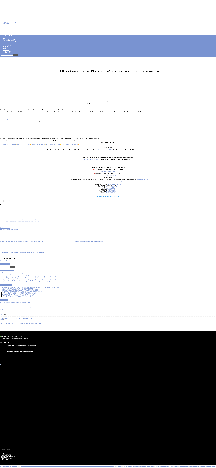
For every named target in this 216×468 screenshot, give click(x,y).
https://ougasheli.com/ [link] (110, 192)
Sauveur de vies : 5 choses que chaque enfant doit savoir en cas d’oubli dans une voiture (20, 290)
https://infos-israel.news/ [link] (112, 187)
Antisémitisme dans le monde (9, 41)
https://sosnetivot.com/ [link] (112, 190)
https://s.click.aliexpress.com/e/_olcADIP (108, 175)
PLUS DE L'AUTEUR (14, 229)
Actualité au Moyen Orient (9, 39)
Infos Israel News (7, 51)
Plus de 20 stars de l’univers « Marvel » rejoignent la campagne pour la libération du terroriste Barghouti (22, 274)
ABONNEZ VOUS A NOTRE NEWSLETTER (108, 106)
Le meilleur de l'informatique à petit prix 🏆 (8, 144)
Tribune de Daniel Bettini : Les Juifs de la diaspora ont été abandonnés (16, 272)
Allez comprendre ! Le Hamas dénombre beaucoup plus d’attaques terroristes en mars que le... (19, 307)
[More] (116, 80)
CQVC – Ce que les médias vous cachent (12, 43)
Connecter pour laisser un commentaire (8, 260)
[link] (118, 181)
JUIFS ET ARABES (7, 45)
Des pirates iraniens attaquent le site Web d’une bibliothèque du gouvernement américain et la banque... (21, 323)
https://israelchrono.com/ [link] (111, 191)
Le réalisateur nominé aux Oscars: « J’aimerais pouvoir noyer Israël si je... (20, 357)
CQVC (1, 227)
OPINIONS (5, 46)
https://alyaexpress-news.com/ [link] (112, 186)
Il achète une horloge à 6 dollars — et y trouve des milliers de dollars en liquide (18, 295)
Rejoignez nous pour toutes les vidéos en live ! (108, 196)
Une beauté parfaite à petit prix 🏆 (24, 144)
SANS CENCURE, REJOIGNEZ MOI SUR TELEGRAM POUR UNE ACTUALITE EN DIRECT (19, 119)
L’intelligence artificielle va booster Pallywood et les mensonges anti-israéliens (89, 241)
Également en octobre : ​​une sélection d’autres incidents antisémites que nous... (21, 345)
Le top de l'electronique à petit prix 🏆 (38, 144)
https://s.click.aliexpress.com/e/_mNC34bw (104, 149)
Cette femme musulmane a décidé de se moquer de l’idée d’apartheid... (20, 351)
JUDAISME (5, 47)
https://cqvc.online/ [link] (111, 189)
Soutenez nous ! (6, 52)
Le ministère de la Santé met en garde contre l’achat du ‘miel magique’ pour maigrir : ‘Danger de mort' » (22, 291)
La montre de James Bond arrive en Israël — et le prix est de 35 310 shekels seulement (19, 293)
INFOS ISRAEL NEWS (8, 270)
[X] (104, 80)
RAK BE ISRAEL (7, 285)
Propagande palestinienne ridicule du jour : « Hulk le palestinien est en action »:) (16, 318)
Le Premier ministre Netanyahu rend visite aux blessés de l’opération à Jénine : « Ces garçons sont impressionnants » (22, 241)
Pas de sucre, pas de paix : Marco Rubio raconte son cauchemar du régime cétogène (19, 288)
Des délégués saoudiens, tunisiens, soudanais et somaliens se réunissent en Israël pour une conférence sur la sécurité (22, 252)
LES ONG (5, 48)
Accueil (1, 57)
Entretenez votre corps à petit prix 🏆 (53, 144)
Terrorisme (5, 44)
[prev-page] (1, 254)
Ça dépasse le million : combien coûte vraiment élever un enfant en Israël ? (17, 296)
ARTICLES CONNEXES (5, 229)
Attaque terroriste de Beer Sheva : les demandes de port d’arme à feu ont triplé (23, 221)
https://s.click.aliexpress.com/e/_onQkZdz (108, 171)
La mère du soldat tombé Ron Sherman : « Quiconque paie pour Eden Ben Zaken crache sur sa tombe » (23, 280)
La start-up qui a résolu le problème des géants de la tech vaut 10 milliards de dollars (19, 292)
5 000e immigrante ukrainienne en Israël (9, 103)
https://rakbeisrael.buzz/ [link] (111, 188)
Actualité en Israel (7, 37)
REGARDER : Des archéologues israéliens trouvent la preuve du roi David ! (15, 302)
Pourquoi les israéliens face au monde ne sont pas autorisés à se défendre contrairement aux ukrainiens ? (29, 219)
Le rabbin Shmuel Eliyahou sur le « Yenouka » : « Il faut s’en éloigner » (16, 273)
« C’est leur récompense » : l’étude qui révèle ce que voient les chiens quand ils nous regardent (21, 289)
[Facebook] (100, 80)
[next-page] (3, 254)
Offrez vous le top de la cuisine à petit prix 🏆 (70, 144)
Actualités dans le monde (8, 40)
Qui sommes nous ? (7, 35)
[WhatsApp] (112, 80)
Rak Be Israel (6, 50)
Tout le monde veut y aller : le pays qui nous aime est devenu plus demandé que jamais (19, 294)
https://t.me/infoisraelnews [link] (142, 179)
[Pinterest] (108, 80)
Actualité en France (7, 38)
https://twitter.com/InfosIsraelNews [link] (115, 184)
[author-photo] (2, 226)
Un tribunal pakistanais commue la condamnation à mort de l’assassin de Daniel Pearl (17, 313)
